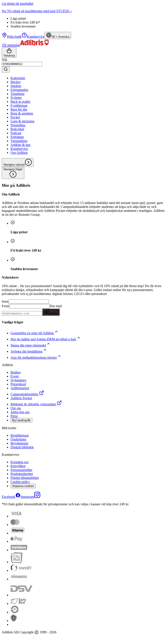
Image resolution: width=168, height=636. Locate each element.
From (5, 306)
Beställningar (19, 435)
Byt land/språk (21, 420)
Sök (4, 60)
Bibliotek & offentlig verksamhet (33, 404)
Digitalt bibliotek (22, 447)
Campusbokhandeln (24, 394)
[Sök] (6, 69)
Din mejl (55, 309)
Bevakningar (19, 443)
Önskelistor (18, 439)
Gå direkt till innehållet (17, 3)
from (5, 301)
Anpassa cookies (23, 486)
